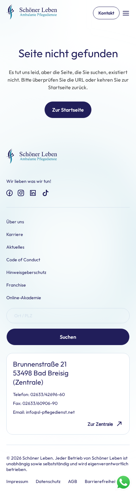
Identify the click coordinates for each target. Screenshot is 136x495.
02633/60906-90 (40, 403)
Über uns (15, 222)
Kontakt (106, 13)
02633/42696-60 (47, 394)
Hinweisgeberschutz (26, 272)
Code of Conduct (23, 260)
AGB (72, 481)
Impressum (17, 481)
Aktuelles (15, 247)
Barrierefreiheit (101, 481)
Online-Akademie (23, 297)
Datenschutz (48, 481)
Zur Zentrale (100, 424)
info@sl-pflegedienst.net (50, 412)
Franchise (16, 285)
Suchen (68, 337)
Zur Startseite (68, 110)
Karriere (14, 234)
